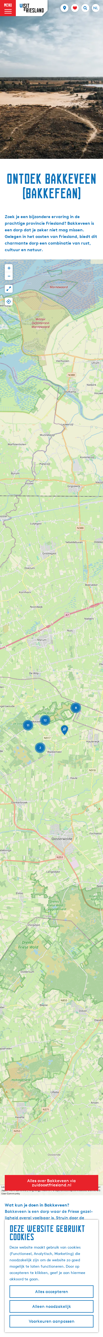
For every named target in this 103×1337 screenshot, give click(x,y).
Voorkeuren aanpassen (51, 1321)
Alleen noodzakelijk (51, 1306)
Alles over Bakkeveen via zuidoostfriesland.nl (51, 1182)
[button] (64, 732)
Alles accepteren (51, 1291)
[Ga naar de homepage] (32, 8)
